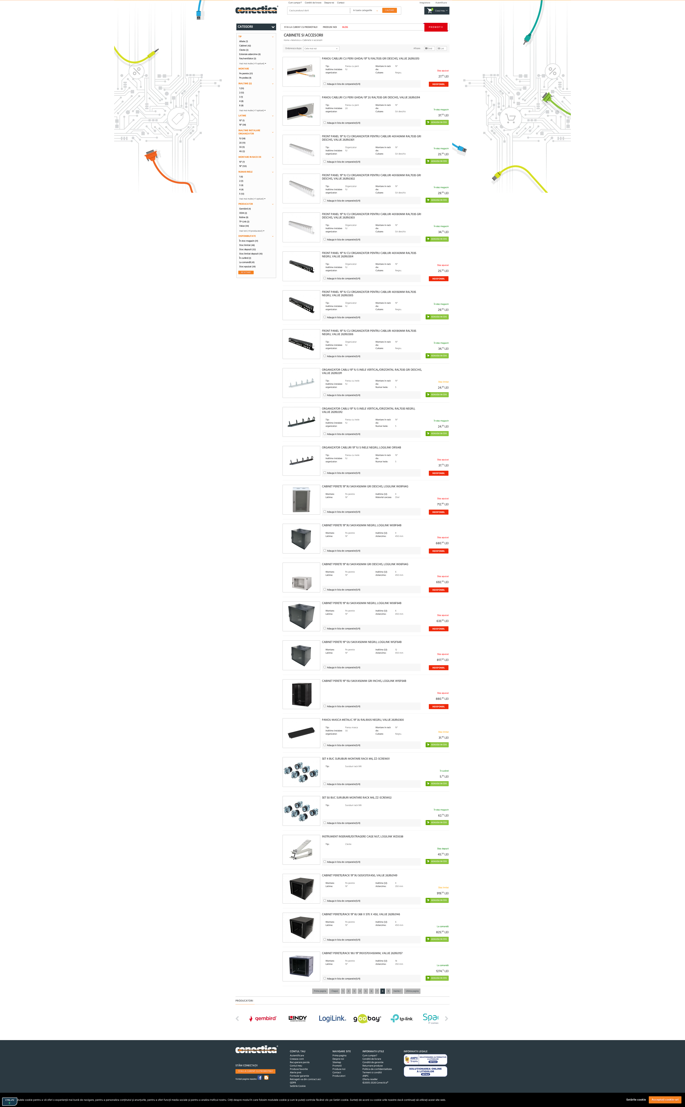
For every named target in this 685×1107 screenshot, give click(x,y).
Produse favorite (299, 1069)
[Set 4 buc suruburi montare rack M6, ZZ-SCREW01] (301, 772)
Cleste (243, 50)
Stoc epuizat (247, 266)
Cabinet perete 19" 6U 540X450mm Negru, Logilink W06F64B (361, 603)
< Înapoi (334, 991)
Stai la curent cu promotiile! (301, 27)
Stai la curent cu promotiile (255, 1071)
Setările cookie (636, 1099)
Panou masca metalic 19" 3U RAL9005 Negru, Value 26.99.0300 (363, 720)
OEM (243, 213)
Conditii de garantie (372, 1062)
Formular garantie (299, 1076)
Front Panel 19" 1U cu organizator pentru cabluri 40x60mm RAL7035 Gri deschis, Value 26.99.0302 (371, 177)
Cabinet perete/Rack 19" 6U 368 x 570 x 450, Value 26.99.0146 (361, 914)
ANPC (365, 1076)
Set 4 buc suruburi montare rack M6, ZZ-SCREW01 (356, 759)
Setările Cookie (298, 1086)
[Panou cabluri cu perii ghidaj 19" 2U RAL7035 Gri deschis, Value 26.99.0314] (301, 111)
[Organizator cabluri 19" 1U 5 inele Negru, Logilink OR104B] (301, 461)
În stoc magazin (248, 241)
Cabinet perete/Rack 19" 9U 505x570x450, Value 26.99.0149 (359, 875)
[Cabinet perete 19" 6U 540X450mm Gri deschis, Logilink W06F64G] (301, 577)
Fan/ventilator (247, 58)
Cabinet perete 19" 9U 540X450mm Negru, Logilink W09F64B (361, 525)
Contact (340, 3)
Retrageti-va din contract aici (305, 1079)
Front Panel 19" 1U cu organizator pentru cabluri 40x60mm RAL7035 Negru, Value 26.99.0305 (369, 294)
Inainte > (397, 991)
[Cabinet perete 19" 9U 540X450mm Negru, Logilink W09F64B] (301, 539)
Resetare (246, 272)
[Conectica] (256, 1049)
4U (242, 151)
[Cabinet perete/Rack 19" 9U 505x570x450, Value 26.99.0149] (301, 889)
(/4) (343, 84)
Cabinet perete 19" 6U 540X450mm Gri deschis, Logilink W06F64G (365, 564)
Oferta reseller (370, 1079)
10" (242, 120)
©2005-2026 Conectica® (375, 1083)
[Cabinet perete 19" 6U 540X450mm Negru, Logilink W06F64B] (301, 616)
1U (242, 138)
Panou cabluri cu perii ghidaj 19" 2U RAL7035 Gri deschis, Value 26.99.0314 (371, 97)
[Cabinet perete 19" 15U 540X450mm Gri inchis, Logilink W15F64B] (301, 694)
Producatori (339, 1076)
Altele (243, 41)
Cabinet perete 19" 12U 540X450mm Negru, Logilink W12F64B (362, 642)
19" (242, 125)
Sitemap (337, 1062)
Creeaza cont (297, 1059)
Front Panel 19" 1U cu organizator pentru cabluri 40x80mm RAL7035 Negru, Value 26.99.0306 (369, 333)
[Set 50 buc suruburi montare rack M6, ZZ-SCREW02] (301, 811)
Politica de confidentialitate (377, 1069)
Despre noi (329, 3)
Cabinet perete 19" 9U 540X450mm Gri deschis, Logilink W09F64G (365, 486)
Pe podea (245, 78)
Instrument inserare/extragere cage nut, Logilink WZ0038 (362, 836)
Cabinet (245, 45)
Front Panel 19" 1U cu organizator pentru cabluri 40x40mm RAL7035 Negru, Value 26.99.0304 (369, 255)
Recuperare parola (299, 1062)
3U (242, 147)
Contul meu (296, 1066)
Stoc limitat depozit (251, 254)
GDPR (293, 1083)
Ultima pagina (412, 991)
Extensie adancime (250, 54)
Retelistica (296, 40)
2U (242, 143)
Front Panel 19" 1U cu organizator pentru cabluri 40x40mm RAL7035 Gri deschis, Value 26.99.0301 (371, 138)
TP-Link (244, 221)
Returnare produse (372, 1066)
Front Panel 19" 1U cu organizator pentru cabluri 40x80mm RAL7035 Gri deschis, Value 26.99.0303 (371, 216)
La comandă (247, 262)
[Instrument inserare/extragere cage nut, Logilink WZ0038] (301, 850)
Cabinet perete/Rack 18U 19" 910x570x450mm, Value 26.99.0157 (362, 953)
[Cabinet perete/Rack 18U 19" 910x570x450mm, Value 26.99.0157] (301, 966)
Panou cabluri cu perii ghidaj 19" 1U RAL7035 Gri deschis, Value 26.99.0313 (370, 58)
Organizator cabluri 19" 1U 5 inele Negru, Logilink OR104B (361, 447)
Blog (345, 27)
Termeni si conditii (372, 1073)
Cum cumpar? (295, 3)
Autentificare (297, 1056)
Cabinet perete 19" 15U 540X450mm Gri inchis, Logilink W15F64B (364, 681)
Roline (243, 217)
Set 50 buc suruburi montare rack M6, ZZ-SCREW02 (357, 797)
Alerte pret (295, 1073)
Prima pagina (320, 991)
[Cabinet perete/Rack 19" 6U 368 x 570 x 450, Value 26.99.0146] (301, 927)
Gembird (245, 209)
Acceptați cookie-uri (665, 1099)
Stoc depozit (247, 249)
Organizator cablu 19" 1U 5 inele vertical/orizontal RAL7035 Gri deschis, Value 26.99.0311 (372, 372)
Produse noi (330, 27)
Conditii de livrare (313, 3)
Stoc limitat (247, 245)
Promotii (436, 27)
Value (244, 226)
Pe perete (246, 73)
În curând (245, 258)
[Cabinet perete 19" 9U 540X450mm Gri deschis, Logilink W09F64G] (301, 500)
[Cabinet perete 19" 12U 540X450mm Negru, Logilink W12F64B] (301, 655)
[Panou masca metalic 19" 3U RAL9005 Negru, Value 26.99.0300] (301, 733)
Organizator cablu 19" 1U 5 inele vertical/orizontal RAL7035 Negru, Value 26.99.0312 (368, 410)
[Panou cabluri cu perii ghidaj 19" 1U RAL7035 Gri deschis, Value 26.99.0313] (301, 72)
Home (286, 40)
